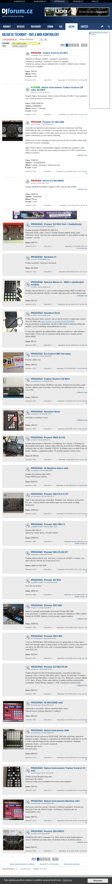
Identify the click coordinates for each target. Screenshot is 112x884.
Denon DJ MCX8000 (47, 180)
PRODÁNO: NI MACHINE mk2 (47, 702)
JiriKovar (35, 669)
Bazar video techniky (71, 864)
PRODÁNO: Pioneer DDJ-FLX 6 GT (49, 494)
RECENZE (21, 26)
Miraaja (35, 55)
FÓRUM (50, 26)
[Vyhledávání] (109, 26)
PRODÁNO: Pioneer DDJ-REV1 (47, 831)
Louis (34, 259)
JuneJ (35, 440)
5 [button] (77, 45)
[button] (63, 45)
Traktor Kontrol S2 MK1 (49, 53)
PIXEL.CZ (95, 1)
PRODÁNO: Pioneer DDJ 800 (46, 605)
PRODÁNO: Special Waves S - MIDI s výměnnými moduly (57, 283)
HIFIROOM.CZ (78, 1)
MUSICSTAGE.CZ (40, 1)
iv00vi (34, 287)
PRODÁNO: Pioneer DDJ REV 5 (48, 524)
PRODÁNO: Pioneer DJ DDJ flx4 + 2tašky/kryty (56, 224)
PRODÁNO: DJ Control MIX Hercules (51, 353)
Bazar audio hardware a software (22, 864)
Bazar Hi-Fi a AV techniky (49, 864)
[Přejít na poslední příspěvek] (86, 80)
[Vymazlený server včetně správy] (99, 33)
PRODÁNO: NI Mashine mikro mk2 (49, 468)
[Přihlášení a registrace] (102, 26)
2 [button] (69, 45)
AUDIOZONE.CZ (19, 1)
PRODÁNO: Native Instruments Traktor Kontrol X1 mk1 (58, 769)
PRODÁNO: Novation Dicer (45, 313)
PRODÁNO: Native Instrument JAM (50, 730)
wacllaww (36, 470)
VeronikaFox (37, 381)
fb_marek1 (84, 569)
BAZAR (71, 26)
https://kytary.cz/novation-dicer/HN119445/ (58, 321)
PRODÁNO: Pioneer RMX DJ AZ (48, 437)
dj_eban (82, 658)
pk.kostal (36, 356)
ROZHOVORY (36, 26)
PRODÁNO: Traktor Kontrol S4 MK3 (50, 379)
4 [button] (46, 859)
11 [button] (82, 45)
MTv (34, 183)
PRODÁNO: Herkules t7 (43, 257)
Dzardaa (35, 554)
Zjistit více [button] (67, 880)
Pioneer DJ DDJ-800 (47, 122)
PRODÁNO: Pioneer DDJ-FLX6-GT (49, 552)
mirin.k (35, 92)
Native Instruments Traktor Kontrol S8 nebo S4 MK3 (57, 88)
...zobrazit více (81, 155)
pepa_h (35, 607)
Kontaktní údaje (25, 869)
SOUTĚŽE (84, 26)
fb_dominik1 (37, 124)
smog (34, 833)
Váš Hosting (43, 869)
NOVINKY (7, 26)
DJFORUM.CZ (59, 1)
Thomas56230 (37, 638)
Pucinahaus (36, 496)
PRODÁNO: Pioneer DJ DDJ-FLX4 (49, 667)
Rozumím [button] (98, 881)
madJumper (36, 705)
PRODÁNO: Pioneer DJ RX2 (46, 580)
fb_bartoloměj (37, 226)
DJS (60, 26)
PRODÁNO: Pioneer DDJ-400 (46, 636)
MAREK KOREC (38, 526)
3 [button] (72, 45)
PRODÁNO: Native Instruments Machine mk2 (55, 801)
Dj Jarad (35, 414)
